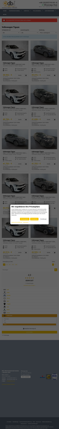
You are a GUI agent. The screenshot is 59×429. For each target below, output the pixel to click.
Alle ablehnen (34, 219)
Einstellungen (43, 219)
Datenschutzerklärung (16, 222)
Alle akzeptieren (24, 219)
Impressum (25, 222)
